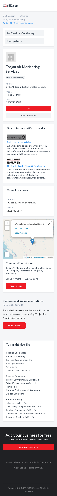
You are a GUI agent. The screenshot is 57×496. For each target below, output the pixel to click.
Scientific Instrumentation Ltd (21, 383)
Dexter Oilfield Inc (15, 393)
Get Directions (21, 232)
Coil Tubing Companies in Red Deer (23, 406)
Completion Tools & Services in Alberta (25, 413)
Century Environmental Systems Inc (24, 390)
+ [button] (7, 223)
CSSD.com (10, 5)
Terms (30, 467)
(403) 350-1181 (21, 228)
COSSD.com (9, 15)
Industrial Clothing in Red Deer (21, 417)
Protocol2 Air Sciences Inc (19, 359)
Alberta (24, 15)
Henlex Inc (11, 386)
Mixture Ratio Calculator (38, 462)
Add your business (28, 446)
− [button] (7, 228)
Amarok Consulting (15, 356)
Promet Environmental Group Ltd (22, 379)
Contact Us (20, 467)
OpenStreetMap (38, 257)
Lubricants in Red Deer (17, 403)
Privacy (39, 467)
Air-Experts (11, 366)
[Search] (49, 37)
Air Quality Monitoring (14, 19)
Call (28, 108)
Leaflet (26, 257)
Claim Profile (16, 286)
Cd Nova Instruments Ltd (18, 370)
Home (9, 462)
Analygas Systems (15, 363)
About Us (18, 462)
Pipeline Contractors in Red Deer (22, 410)
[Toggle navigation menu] (52, 5)
